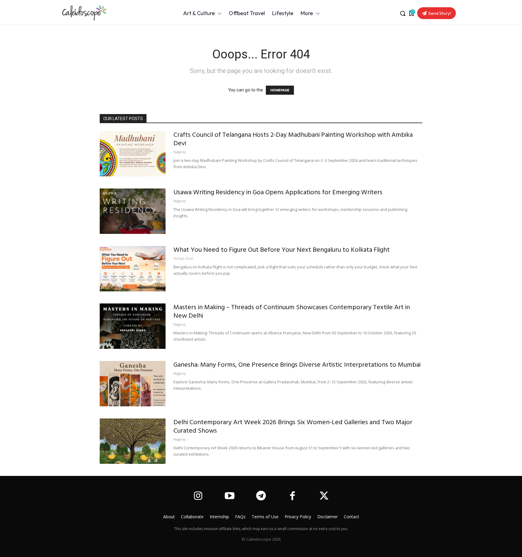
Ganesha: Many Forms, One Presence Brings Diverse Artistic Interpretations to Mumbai (296, 365)
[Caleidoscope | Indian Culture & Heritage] (94, 13)
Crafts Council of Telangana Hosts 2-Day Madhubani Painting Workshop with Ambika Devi (293, 139)
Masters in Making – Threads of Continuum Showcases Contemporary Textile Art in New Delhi (291, 311)
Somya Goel (183, 258)
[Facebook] (292, 496)
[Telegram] (261, 496)
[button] (402, 13)
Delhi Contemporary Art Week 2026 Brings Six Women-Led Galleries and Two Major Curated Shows (292, 426)
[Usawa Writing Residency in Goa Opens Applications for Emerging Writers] (133, 211)
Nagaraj (179, 151)
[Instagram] (198, 496)
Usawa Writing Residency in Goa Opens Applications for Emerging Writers (277, 192)
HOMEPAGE (279, 90)
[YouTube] (229, 496)
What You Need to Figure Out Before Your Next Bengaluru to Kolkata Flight (281, 250)
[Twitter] (324, 496)
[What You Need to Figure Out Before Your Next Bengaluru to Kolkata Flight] (133, 268)
